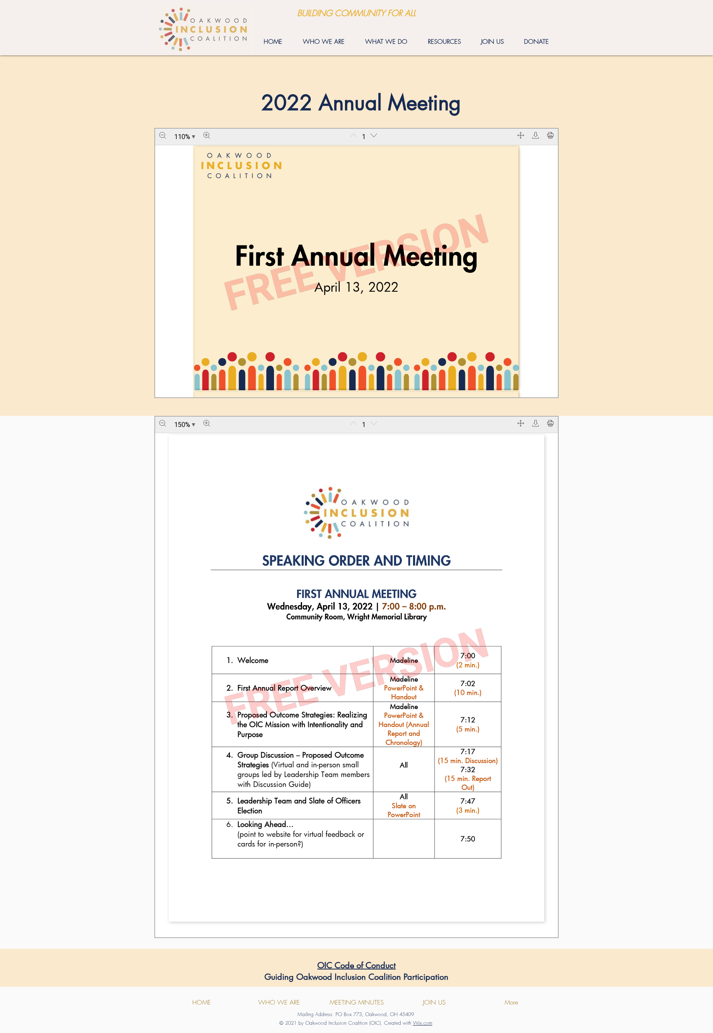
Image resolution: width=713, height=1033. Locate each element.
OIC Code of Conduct (356, 965)
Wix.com (422, 1022)
